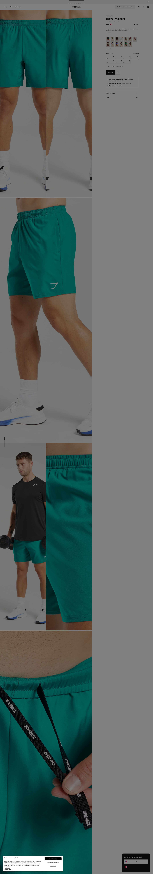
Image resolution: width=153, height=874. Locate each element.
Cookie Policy (7, 868)
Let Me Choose (53, 866)
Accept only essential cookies (53, 862)
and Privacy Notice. (8, 869)
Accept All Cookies (53, 858)
